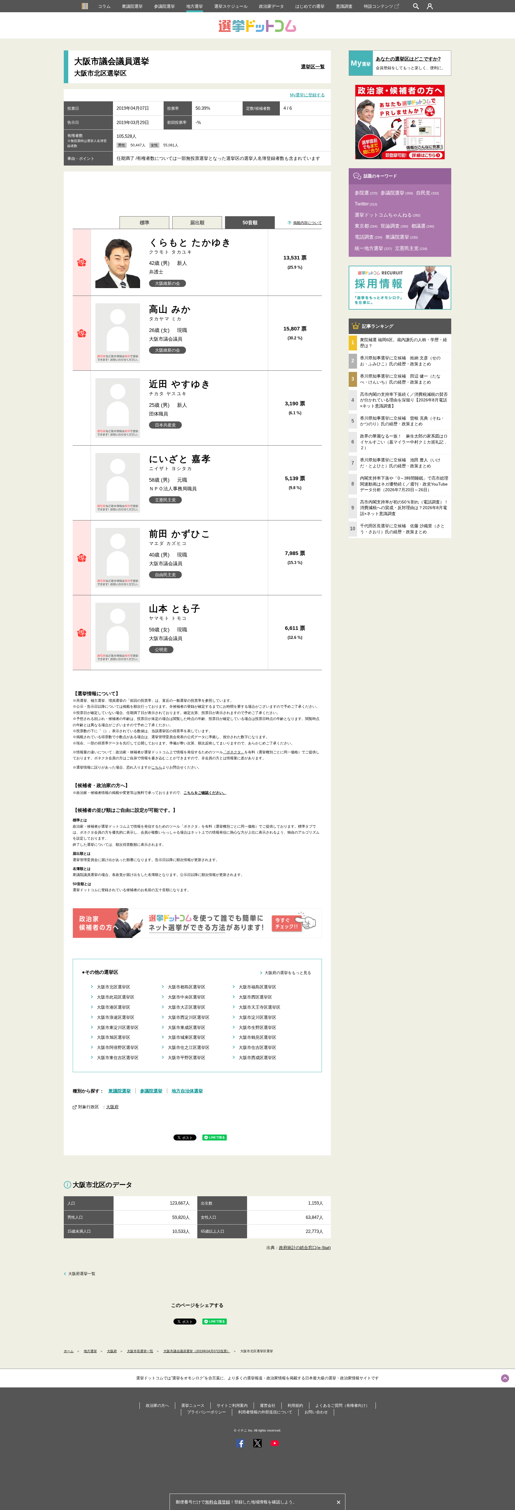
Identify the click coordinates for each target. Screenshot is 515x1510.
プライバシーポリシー (206, 1412)
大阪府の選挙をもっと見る (288, 972)
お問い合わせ (316, 1412)
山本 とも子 (175, 612)
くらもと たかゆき (190, 245)
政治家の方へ (157, 1405)
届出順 (197, 222)
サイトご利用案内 (232, 1405)
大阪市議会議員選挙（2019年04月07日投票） (196, 1351)
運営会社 (267, 1405)
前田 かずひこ (180, 537)
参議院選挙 (164, 6)
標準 (144, 222)
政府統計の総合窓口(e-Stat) (305, 1247)
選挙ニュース (192, 1405)
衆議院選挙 (132, 6)
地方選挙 (194, 6)
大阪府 (112, 1106)
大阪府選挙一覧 (81, 1273)
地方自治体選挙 (187, 1090)
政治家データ (271, 6)
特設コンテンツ (378, 6)
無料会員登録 (217, 1502)
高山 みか (170, 312)
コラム (104, 6)
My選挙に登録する (307, 94)
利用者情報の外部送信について (265, 1412)
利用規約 (295, 1405)
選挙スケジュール (231, 6)
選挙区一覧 (313, 66)
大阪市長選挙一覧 (140, 1351)
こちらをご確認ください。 (205, 793)
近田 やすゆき (180, 387)
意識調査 (344, 6)
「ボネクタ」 (233, 752)
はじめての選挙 (310, 6)
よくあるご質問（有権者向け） (342, 1405)
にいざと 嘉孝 (180, 462)
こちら (156, 767)
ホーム (69, 1351)
